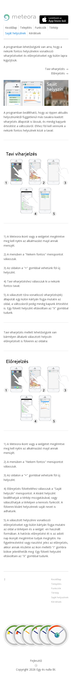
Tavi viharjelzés (55, 69)
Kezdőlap (11, 27)
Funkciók (40, 27)
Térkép (53, 27)
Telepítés (26, 27)
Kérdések (35, 33)
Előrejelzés (58, 73)
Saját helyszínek (15, 33)
